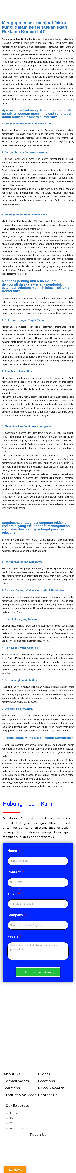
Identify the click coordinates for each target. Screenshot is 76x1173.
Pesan (13, 936)
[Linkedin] (45, 1142)
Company (15, 915)
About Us (12, 1074)
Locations (46, 1081)
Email (12, 893)
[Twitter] (53, 1142)
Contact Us (47, 1095)
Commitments (16, 1081)
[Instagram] (23, 1142)
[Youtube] (38, 1142)
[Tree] (60, 1142)
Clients (44, 1074)
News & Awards (51, 1088)
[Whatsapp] (30, 1142)
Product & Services (20, 1095)
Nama (12, 850)
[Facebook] (16, 1142)
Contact (14, 872)
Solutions (12, 1088)
